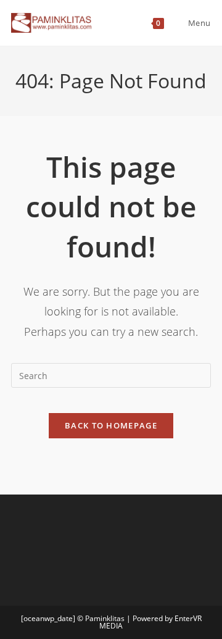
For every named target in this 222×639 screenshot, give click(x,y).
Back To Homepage (111, 425)
